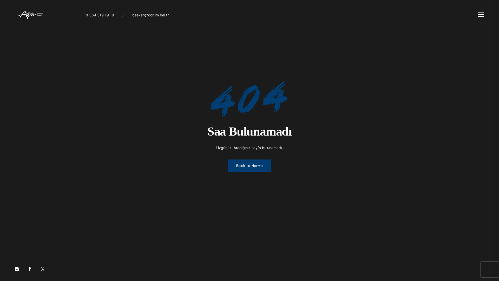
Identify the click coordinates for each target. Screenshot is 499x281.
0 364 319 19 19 (100, 15)
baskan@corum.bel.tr (150, 15)
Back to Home (249, 165)
